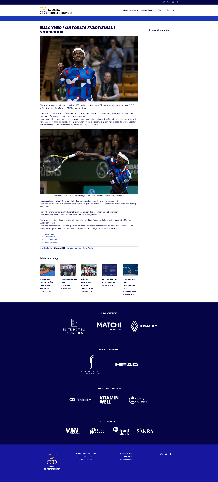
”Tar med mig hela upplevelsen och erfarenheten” (130, 285)
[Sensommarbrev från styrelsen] (68, 265)
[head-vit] (127, 350)
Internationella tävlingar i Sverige (77, 248)
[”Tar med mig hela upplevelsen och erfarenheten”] (130, 265)
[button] (174, 10)
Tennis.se (91, 248)
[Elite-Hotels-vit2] (74, 312)
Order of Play (50, 236)
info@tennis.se (126, 459)
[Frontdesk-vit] (121, 422)
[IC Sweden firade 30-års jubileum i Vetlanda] (47, 265)
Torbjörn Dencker (47, 248)
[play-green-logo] (137, 389)
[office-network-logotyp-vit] (97, 422)
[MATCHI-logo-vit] (109, 312)
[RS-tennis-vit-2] (91, 350)
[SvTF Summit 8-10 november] (109, 265)
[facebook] (171, 454)
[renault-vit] (143, 312)
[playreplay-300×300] (80, 389)
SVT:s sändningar (52, 242)
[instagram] (161, 454)
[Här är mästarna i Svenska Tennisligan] (89, 265)
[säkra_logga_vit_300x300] (145, 422)
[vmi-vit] (73, 422)
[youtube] (166, 454)
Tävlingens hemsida (53, 239)
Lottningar (49, 234)
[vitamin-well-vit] (109, 389)
